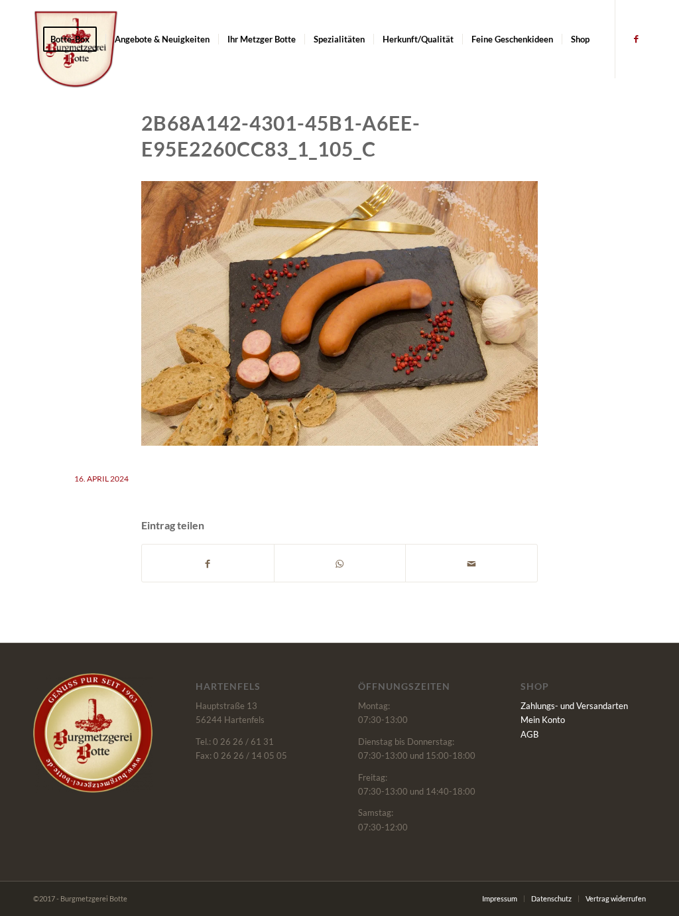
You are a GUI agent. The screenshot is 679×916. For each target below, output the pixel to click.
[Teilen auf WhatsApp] (340, 563)
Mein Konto (543, 719)
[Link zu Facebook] (636, 38)
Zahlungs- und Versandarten (574, 705)
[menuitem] (74, 39)
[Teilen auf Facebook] (208, 563)
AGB (529, 734)
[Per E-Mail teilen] (471, 563)
